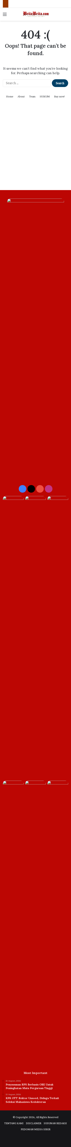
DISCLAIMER (33, 1123)
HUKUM (45, 96)
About (21, 96)
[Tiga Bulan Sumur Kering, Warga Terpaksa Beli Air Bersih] (57, 502)
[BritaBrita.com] (35, 14)
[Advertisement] (35, 149)
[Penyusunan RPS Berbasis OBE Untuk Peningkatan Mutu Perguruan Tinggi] (13, 502)
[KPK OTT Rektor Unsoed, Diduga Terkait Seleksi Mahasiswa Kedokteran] (35, 637)
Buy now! (59, 96)
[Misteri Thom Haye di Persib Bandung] (35, 786)
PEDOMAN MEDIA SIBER (35, 1129)
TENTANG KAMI (13, 1123)
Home (9, 96)
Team (32, 96)
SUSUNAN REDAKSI (55, 1123)
